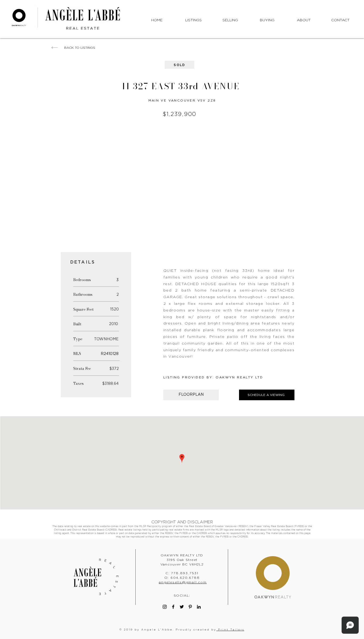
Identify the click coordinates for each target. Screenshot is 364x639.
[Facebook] (173, 606)
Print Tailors (230, 629)
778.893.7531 (185, 573)
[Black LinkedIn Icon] (198, 606)
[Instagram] (164, 606)
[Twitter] (181, 606)
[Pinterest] (190, 606)
